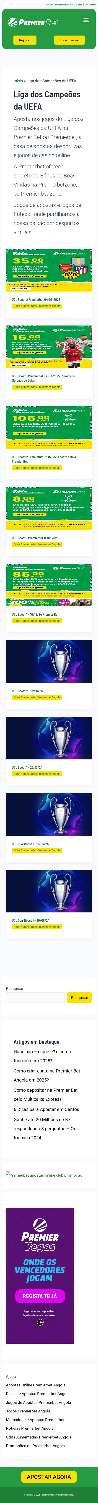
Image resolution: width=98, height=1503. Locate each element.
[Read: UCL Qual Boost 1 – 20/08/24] (49, 890)
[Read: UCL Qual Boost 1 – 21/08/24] (49, 814)
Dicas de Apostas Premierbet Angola (38, 1393)
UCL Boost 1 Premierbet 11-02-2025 (35, 538)
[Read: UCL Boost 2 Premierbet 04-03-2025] (49, 270)
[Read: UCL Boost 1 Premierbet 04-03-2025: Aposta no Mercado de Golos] (49, 346)
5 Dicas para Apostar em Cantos (46, 1109)
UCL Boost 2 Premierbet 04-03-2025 (36, 299)
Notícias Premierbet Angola (30, 1428)
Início (18, 81)
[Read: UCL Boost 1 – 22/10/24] (49, 737)
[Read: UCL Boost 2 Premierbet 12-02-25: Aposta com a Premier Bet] (49, 427)
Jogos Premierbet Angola (28, 1411)
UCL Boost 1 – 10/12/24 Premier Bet (35, 614)
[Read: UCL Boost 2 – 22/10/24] (49, 661)
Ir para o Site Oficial (86, 4)
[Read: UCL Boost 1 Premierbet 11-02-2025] (49, 508)
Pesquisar (14, 988)
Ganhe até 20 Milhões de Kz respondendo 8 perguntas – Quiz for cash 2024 (47, 1128)
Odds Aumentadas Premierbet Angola (37, 306)
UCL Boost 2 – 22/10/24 (27, 691)
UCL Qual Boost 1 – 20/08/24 (30, 920)
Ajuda (11, 1376)
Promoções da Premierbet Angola (35, 1445)
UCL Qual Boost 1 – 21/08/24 (30, 844)
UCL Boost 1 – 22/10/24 (27, 767)
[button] (86, 20)
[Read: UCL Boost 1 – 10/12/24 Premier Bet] (49, 584)
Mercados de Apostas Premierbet (35, 1419)
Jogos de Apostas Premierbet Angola (38, 1402)
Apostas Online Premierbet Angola (35, 1385)
